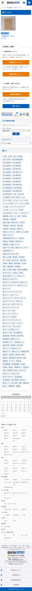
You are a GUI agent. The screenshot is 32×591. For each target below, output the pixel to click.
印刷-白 (21, 238)
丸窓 (18, 216)
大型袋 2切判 (7, 509)
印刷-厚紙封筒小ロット (10, 238)
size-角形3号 (7, 178)
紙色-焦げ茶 (25, 351)
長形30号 (24, 449)
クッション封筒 (8, 203)
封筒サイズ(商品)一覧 (8, 424)
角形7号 (6, 438)
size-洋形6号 (7, 169)
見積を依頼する (16, 94)
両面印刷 (6, 216)
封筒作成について (16, 74)
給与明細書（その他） (19, 364)
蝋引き (11, 367)
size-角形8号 (7, 184)
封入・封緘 (6, 260)
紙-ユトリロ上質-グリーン (11, 329)
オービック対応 (26, 479)
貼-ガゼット (6, 373)
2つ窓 (4, 156)
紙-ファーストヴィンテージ (12, 320)
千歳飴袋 (6, 225)
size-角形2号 (17, 175)
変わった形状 (7, 257)
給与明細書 (6, 364)
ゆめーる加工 (16, 197)
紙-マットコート (17, 323)
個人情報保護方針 (16, 580)
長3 (14, 535)
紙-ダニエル (6, 304)
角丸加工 (26, 367)
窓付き (15, 273)
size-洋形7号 (17, 169)
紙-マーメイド (7, 326)
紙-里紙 (13, 345)
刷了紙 (22, 222)
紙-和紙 (13, 336)
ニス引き (6, 210)
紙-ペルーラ (6, 323)
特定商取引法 (16, 575)
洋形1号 (15, 460)
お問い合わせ (16, 106)
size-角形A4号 (7, 188)
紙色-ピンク (16, 351)
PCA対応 (6, 479)
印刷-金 (5, 241)
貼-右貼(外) (6, 380)
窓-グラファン (7, 273)
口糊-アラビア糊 (8, 247)
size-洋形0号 (7, 162)
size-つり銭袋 (17, 156)
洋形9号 (15, 471)
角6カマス (24, 471)
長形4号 (6, 449)
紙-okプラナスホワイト (10, 279)
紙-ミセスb (16, 326)
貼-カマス (23, 370)
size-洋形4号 (7, 166)
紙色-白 (5, 354)
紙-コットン (14, 295)
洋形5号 (15, 468)
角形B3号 (24, 509)
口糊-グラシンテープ (21, 247)
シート (16, 203)
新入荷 (3, 529)
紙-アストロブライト (9, 285)
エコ (23, 197)
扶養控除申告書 (8, 487)
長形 (20, 383)
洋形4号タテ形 (26, 452)
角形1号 (15, 430)
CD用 (10, 156)
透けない (23, 380)
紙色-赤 (5, 358)
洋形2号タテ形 (17, 452)
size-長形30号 (17, 191)
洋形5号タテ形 (8, 454)
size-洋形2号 (17, 162)
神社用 (3, 501)
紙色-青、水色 (21, 358)
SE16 (14, 520)
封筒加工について (16, 62)
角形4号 (6, 435)
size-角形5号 (17, 178)
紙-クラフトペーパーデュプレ (12, 292)
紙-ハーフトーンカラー (10, 314)
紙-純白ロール (19, 342)
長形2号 (15, 446)
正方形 (24, 263)
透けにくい (6, 383)
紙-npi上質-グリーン (9, 276)
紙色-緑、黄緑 (20, 354)
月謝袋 (5, 263)
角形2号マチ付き (12, 370)
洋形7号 (6, 471)
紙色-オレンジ (16, 348)
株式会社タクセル (16, 570)
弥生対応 (23, 260)
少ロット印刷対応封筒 (7, 532)
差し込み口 (15, 260)
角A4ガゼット (8, 498)
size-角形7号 (17, 181)
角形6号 (24, 435)
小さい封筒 (4, 512)
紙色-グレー (6, 351)
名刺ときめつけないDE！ (11, 254)
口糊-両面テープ (8, 251)
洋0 (5, 535)
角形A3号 (15, 509)
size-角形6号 (7, 181)
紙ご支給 (20, 345)
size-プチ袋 (6, 159)
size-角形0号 (7, 175)
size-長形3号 (18, 188)
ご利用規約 (16, 585)
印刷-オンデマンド (9, 232)
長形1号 (6, 446)
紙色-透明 (12, 358)
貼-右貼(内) (18, 376)
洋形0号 (6, 460)
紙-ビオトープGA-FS (9, 317)
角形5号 (15, 435)
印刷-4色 (13, 229)
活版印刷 (10, 266)
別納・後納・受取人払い (11, 222)
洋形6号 (24, 468)
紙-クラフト (6, 288)
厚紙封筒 (6, 244)
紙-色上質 (6, 345)
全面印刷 (6, 219)
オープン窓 (23, 200)
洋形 (4, 266)
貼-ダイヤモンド (8, 376)
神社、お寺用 (7, 269)
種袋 (14, 269)
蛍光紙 (5, 367)
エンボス (16, 200)
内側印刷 (13, 219)
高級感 (18, 386)
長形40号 (6, 452)
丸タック (13, 216)
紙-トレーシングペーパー (11, 307)
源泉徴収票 (25, 482)
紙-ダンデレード (17, 304)
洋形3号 (24, 463)
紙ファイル (6, 348)
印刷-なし (20, 229)
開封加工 (26, 383)
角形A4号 (15, 433)
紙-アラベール (22, 285)
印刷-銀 (11, 241)
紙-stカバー (23, 282)
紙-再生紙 (6, 336)
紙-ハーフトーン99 (9, 310)
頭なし (5, 386)
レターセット (24, 213)
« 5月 (3, 416)
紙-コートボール (20, 298)
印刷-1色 (13, 225)
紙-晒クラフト (15, 339)
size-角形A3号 (17, 184)
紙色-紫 (11, 354)
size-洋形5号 (17, 166)
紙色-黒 (18, 361)
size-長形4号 (7, 191)
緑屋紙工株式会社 (18, 564)
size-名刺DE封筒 (17, 159)
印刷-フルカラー (8, 235)
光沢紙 (24, 216)
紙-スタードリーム (9, 301)
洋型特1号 (24, 460)
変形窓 (15, 257)
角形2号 (24, 430)
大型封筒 (22, 257)
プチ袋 (23, 515)
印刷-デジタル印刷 (22, 232)
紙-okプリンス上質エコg (11, 282)
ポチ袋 (21, 210)
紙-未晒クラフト (8, 342)
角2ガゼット (25, 493)
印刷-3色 (5, 229)
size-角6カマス (17, 172)
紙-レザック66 (7, 332)
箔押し (21, 273)
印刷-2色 (20, 225)
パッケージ (13, 210)
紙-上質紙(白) (18, 332)
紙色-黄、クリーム (9, 361)
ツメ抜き (6, 207)
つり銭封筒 (6, 197)
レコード (16, 213)
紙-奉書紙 (6, 339)
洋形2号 (6, 463)
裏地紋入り (18, 367)
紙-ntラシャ (21, 276)
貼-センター (16, 373)
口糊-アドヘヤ (14, 244)
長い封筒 (14, 383)
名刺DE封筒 (16, 515)
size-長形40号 (7, 194)
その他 (14, 503)
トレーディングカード (17, 207)
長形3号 (24, 446)
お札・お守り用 (18, 194)
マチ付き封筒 (7, 213)
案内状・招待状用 (14, 263)
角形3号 (24, 433)
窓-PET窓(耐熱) (22, 269)
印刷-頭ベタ (19, 241)
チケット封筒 (24, 203)
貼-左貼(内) (15, 380)
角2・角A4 (25, 535)
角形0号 (6, 430)
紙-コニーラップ (8, 298)
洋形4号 (6, 468)
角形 (4, 370)
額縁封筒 (11, 386)
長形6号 (15, 449)
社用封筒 (17, 266)
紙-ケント (6, 295)
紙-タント (19, 301)
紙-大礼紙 (20, 336)
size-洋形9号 (7, 172)
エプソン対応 (7, 200)
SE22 (5, 520)
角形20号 (6, 433)
